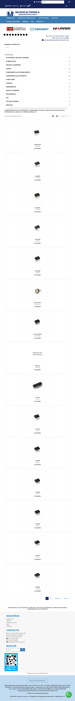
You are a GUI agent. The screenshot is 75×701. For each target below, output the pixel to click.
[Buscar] (66, 6)
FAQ (32, 21)
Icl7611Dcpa (37, 334)
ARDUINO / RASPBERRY (13, 65)
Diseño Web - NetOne (15, 696)
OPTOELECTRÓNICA (12, 101)
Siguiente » (58, 598)
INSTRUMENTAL (11, 94)
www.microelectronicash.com (48, 690)
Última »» (66, 598)
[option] (14, 29)
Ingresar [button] (16, 5)
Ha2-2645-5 (37, 302)
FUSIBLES (9, 83)
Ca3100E (37, 208)
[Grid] (53, 116)
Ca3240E (37, 271)
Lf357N (37, 555)
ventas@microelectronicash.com (28, 690)
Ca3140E (37, 239)
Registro (24, 5)
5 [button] (15, 35)
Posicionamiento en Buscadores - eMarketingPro (50, 696)
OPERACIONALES (29, 112)
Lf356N (37, 524)
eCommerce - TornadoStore (29, 696)
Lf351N (37, 429)
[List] (57, 116)
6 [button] (18, 35)
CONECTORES (10, 79)
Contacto (39, 21)
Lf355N (37, 492)
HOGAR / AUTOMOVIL (12, 90)
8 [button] (24, 35)
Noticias (55, 18)
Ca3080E (37, 176)
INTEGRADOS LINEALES (13, 112)
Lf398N (37, 587)
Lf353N (37, 460)
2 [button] (7, 35)
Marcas (25, 21)
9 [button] (26, 35)
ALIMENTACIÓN (11, 61)
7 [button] (21, 35)
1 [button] (4, 35)
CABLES (8, 68)
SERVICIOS (9, 105)
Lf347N (37, 397)
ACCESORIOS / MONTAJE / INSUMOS (17, 57)
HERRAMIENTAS (11, 87)
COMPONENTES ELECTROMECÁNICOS (18, 72)
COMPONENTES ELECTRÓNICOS (16, 76)
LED (7, 97)
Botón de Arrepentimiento (37, 680)
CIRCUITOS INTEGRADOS (55, 110)
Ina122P (37, 366)
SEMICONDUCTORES (37, 110)
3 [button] (10, 35)
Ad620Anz (37, 144)
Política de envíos (13, 21)
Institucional (44, 18)
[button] (34, 2)
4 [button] (13, 35)
